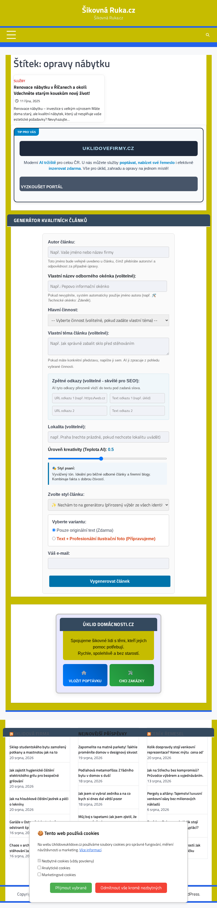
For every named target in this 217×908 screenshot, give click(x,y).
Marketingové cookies (58, 874)
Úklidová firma (31, 734)
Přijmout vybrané (71, 888)
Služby (19, 81)
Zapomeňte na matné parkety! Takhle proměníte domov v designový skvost (107, 749)
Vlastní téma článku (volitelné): (78, 333)
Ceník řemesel (167, 734)
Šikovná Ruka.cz (108, 10)
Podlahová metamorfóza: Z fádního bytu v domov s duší (105, 773)
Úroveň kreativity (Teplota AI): (81, 449)
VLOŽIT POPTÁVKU (85, 681)
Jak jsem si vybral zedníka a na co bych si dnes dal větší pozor (104, 796)
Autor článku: (61, 242)
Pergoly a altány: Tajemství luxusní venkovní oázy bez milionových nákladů (174, 799)
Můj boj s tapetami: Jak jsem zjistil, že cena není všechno (107, 819)
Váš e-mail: (59, 553)
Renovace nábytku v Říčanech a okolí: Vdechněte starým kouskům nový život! (52, 90)
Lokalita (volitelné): (67, 427)
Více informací (90, 850)
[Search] (208, 35)
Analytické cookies (55, 868)
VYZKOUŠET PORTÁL (42, 187)
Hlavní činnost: (63, 310)
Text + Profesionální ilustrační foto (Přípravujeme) (105, 539)
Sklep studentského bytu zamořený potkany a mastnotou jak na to (38, 749)
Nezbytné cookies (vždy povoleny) (67, 861)
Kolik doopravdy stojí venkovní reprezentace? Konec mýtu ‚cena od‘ (175, 749)
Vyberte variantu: (69, 522)
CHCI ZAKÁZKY (131, 681)
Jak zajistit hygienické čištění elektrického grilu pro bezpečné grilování (34, 776)
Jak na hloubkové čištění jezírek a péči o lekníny (39, 801)
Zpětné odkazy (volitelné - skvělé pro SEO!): (95, 381)
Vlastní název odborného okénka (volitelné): (92, 276)
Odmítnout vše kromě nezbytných (131, 888)
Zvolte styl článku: (66, 494)
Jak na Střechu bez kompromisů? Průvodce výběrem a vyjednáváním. (175, 773)
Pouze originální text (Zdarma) (84, 530)
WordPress (189, 894)
